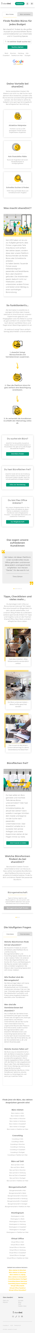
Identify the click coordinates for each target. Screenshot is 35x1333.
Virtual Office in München (17, 1247)
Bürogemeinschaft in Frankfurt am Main (17, 1206)
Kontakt (20, 1300)
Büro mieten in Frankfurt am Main (17, 1129)
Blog (19, 1302)
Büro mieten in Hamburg (17, 1121)
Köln (27, 53)
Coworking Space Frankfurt (17, 1283)
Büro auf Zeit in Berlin (17, 1167)
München (13, 53)
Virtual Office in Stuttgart (17, 1255)
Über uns (6, 1300)
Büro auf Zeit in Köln (17, 1165)
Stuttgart (27, 55)
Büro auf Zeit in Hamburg (17, 1173)
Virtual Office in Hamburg (18, 1250)
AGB (11, 1325)
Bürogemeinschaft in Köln (17, 1190)
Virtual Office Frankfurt (18, 1288)
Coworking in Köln (17, 1139)
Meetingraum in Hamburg (17, 1224)
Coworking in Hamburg (17, 1147)
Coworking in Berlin (17, 1141)
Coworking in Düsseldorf (17, 1149)
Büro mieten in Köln (17, 1113)
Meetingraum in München (17, 1221)
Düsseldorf (6, 55)
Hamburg (21, 53)
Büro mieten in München (17, 1118)
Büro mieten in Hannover (17, 1272)
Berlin (6, 53)
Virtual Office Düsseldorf (17, 1290)
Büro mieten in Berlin (17, 1116)
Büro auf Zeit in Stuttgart (17, 1178)
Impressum (6, 1325)
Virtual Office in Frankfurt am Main (17, 1258)
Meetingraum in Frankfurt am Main (17, 1232)
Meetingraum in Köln (17, 1216)
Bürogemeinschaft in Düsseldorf (17, 1201)
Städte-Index (22, 1306)
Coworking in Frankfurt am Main (18, 1155)
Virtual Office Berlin (17, 1286)
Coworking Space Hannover (17, 1281)
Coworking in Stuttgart (17, 1152)
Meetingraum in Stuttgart (17, 1229)
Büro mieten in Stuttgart (17, 1126)
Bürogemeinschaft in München (17, 1196)
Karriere (5, 1302)
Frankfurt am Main (17, 55)
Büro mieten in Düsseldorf (17, 1124)
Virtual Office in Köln (17, 1242)
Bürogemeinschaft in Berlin (17, 1193)
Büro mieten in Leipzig (17, 1274)
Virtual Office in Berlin (17, 1245)
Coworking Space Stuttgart (17, 1279)
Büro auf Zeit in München (18, 1170)
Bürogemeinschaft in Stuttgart (17, 1204)
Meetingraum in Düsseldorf (17, 1227)
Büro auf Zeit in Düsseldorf (17, 1175)
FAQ (19, 1304)
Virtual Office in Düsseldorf (17, 1253)
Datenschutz (17, 1325)
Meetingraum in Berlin (17, 1219)
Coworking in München (17, 1144)
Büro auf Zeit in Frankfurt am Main (17, 1181)
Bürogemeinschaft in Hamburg (17, 1198)
